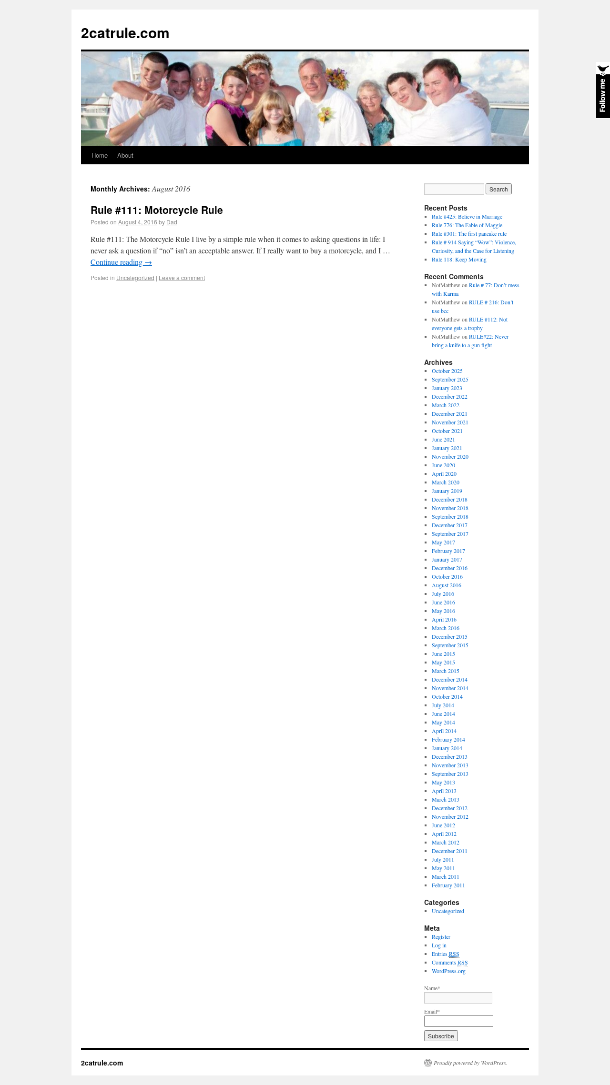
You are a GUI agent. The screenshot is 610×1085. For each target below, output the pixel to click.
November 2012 (450, 816)
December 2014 (450, 679)
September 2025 (450, 379)
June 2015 (443, 653)
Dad (171, 222)
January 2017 (447, 559)
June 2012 (443, 825)
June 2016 (443, 602)
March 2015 (445, 670)
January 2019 (447, 490)
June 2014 (443, 713)
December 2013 (450, 756)
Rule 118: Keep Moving (459, 259)
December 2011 (450, 850)
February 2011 (448, 885)
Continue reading (121, 262)
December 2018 (450, 499)
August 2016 (446, 585)
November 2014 (450, 688)
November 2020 (450, 456)
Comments (450, 962)
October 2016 (447, 576)
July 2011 (443, 859)
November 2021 (450, 422)
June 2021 (443, 439)
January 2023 (447, 388)
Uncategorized (135, 277)
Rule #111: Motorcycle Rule (157, 209)
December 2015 (450, 636)
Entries (445, 953)
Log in (439, 945)
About (125, 155)
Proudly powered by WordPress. (471, 1062)
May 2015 (443, 662)
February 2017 (448, 550)
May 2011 (443, 868)
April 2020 (444, 473)
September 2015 (450, 645)
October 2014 (447, 696)
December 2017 (450, 525)
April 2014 (444, 730)
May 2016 (443, 610)
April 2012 (444, 833)
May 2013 (443, 782)
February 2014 (448, 739)
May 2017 (443, 542)
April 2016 (444, 619)
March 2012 (445, 842)
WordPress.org (449, 970)
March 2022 (445, 405)
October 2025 (447, 370)
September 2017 (450, 533)
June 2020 (443, 465)
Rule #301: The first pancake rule (469, 233)
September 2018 (450, 516)
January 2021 (447, 448)
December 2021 (450, 413)
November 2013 (450, 765)
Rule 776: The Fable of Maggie (467, 225)
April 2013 (444, 790)
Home (100, 155)
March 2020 (445, 482)
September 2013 (450, 773)
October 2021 (447, 430)
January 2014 (447, 748)
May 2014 (443, 722)
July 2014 (443, 705)
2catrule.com (125, 32)
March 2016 (445, 628)
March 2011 (445, 876)
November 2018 (450, 508)
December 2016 (450, 568)
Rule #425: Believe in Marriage (467, 216)
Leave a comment (182, 277)
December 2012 (450, 808)
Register (441, 936)
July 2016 (443, 593)
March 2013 (445, 799)
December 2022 (450, 396)
